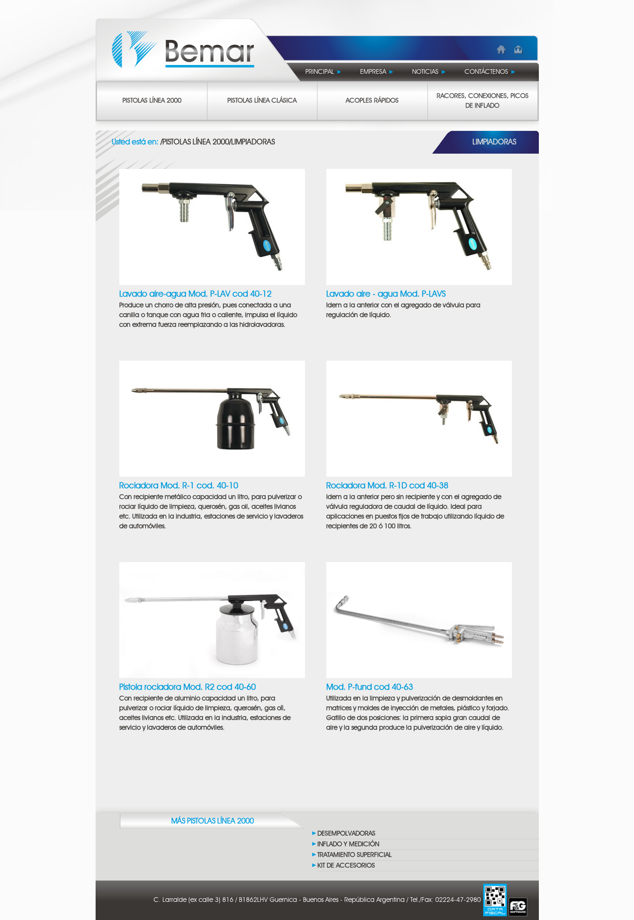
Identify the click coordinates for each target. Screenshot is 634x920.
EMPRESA (377, 72)
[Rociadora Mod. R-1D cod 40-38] (419, 417)
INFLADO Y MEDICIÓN (348, 844)
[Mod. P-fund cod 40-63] (419, 619)
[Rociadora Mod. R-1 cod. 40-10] (212, 417)
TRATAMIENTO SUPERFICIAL (354, 855)
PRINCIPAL (324, 72)
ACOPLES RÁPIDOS (372, 100)
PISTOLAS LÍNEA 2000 (152, 100)
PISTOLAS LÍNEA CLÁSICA (262, 100)
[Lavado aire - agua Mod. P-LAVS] (419, 225)
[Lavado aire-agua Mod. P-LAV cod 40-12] (212, 225)
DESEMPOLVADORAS (346, 833)
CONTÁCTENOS (491, 72)
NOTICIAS (429, 72)
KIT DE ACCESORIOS (346, 865)
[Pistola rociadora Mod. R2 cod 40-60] (212, 619)
